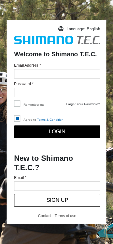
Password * (24, 84)
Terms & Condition (50, 119)
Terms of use (65, 216)
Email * (20, 177)
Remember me (34, 104)
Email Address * (27, 65)
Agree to (43, 119)
